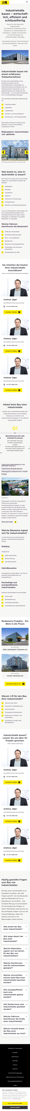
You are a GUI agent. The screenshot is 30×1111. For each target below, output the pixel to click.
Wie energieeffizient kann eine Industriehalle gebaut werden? (13, 993)
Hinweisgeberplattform (15, 1081)
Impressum (15, 1056)
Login (15, 1085)
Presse (15, 1065)
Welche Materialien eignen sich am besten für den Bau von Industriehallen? (13, 952)
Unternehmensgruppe (15, 1073)
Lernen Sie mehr (17, 1098)
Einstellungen (15, 1107)
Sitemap (15, 1060)
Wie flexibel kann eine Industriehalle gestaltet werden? (14, 1006)
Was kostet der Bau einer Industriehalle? (12, 928)
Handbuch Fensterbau (15, 1048)
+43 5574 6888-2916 (11, 306)
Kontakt (15, 1052)
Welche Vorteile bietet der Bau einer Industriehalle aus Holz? (14, 1031)
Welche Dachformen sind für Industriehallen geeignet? (14, 965)
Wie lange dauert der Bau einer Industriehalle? (13, 938)
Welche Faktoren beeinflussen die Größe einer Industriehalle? (14, 1018)
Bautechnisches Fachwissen (15, 1077)
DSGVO (15, 1069)
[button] (27, 62)
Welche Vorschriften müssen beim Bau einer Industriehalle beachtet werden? (14, 979)
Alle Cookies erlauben (15, 1103)
